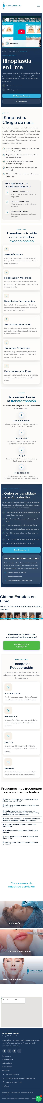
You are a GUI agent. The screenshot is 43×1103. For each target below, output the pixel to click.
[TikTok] (14, 1051)
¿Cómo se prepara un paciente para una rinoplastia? (21, 806)
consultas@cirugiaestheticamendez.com (20, 1078)
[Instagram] (9, 1051)
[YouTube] (19, 1051)
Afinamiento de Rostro (20, 951)
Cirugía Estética (12, 51)
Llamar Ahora (21, 102)
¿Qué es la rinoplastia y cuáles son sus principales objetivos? (20, 800)
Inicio (4, 51)
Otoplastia (6, 1070)
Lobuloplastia (7, 1063)
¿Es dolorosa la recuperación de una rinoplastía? (19, 825)
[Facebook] (4, 1051)
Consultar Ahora (20, 550)
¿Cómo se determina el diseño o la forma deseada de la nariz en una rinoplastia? (21, 819)
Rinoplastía (14, 923)
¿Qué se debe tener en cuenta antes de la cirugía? (20, 843)
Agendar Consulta (23, 96)
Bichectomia (14, 979)
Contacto (5, 1086)
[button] (38, 6)
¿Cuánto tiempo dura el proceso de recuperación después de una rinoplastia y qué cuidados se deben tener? (21, 813)
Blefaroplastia (7, 1060)
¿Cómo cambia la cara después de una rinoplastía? (20, 837)
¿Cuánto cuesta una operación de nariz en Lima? (20, 831)
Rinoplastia (6, 1056)
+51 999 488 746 (12, 1075)
